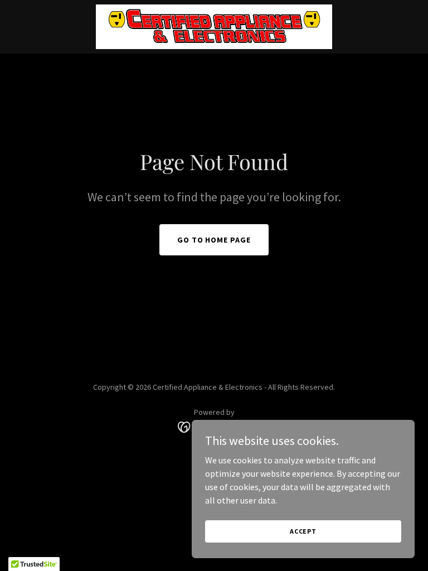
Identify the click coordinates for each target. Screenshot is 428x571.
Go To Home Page (214, 240)
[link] (214, 26)
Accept (303, 531)
